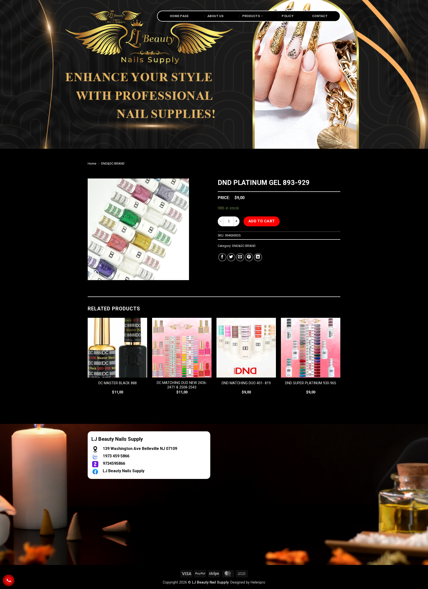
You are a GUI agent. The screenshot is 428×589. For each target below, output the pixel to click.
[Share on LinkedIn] (258, 257)
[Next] (340, 360)
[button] (94, 274)
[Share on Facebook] (222, 257)
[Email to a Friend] (240, 257)
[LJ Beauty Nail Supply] (119, 16)
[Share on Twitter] (231, 257)
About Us (215, 16)
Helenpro (258, 582)
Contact (319, 16)
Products (251, 16)
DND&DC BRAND (113, 163)
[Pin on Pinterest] (249, 257)
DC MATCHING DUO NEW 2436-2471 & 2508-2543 (182, 385)
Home (92, 163)
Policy (288, 16)
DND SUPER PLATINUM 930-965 (310, 383)
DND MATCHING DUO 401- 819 (246, 383)
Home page (179, 16)
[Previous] (88, 360)
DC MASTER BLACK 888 (117, 383)
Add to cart (261, 221)
